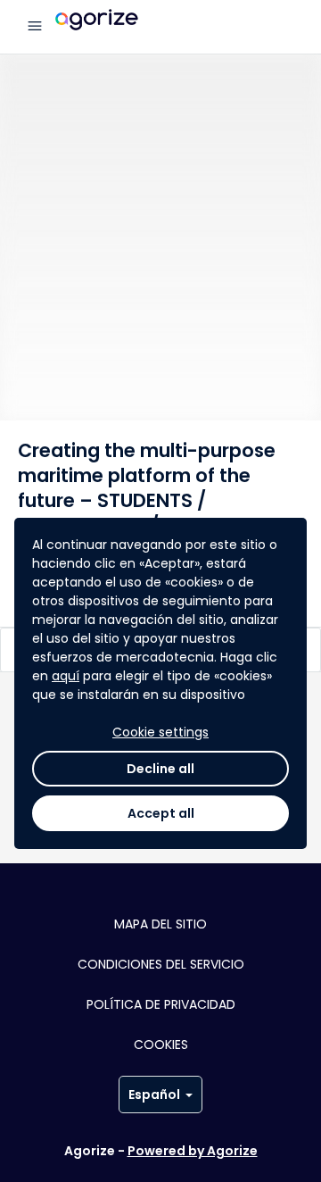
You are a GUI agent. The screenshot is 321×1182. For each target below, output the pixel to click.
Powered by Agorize (193, 1151)
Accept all (161, 813)
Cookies (161, 1044)
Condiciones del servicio (161, 964)
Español (154, 1094)
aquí (65, 676)
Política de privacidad (160, 1004)
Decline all (160, 769)
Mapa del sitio (160, 924)
